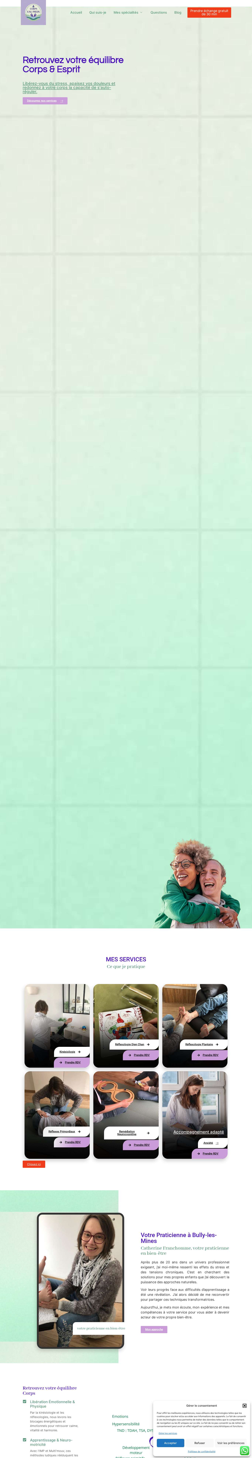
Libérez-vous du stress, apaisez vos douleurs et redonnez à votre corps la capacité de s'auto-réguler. (69, 87)
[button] (244, 1406)
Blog (177, 12)
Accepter (170, 1443)
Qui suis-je (97, 12)
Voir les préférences (230, 1443)
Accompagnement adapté (198, 1131)
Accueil (76, 12)
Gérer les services (168, 1433)
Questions (159, 12)
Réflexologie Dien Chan (207, 950)
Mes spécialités (126, 12)
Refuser (199, 1443)
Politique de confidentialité (201, 1451)
